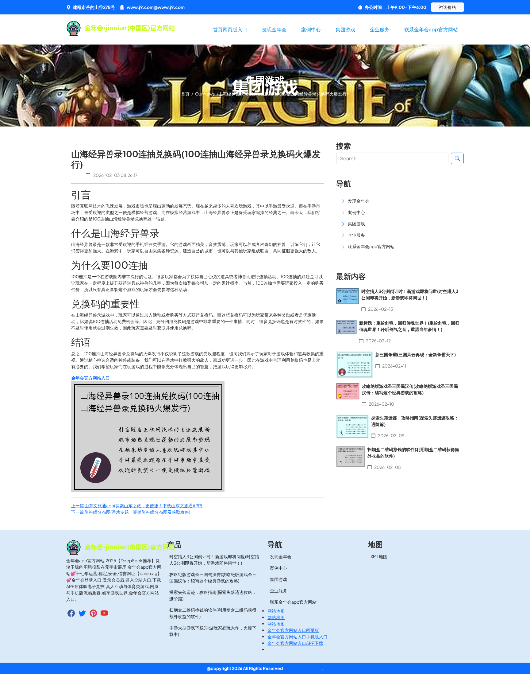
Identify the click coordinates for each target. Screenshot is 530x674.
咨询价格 (447, 7)
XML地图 (379, 556)
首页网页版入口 (230, 29)
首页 (185, 93)
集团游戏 (345, 29)
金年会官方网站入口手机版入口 (297, 636)
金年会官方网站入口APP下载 (295, 643)
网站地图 (276, 611)
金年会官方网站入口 (302, 668)
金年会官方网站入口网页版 (293, 630)
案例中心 (311, 29)
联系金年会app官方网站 (431, 29)
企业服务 (380, 29)
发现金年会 (274, 29)
